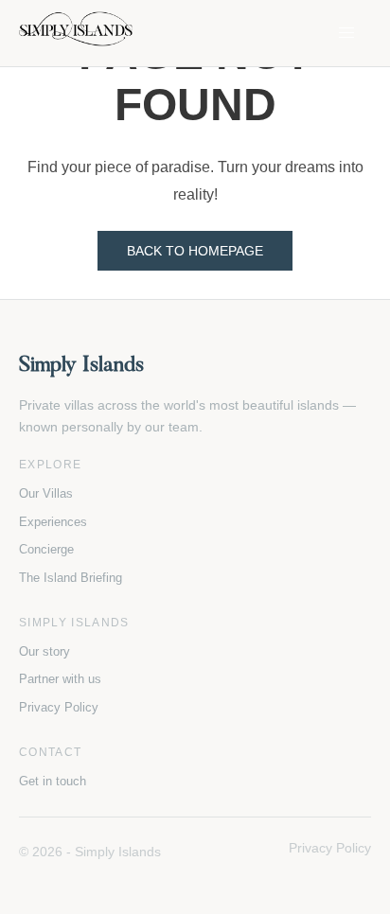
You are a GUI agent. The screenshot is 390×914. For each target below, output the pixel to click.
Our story (44, 651)
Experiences (53, 522)
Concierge (46, 549)
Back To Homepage (195, 250)
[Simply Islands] (76, 33)
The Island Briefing (70, 578)
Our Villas (46, 493)
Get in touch (52, 781)
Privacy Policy (58, 707)
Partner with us (60, 679)
